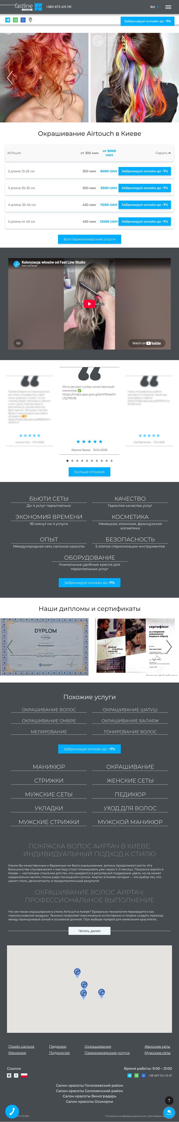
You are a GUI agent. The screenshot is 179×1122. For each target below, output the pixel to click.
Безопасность (130, 539)
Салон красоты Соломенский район (89, 1091)
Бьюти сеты (49, 498)
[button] (169, 77)
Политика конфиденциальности (125, 1116)
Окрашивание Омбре (49, 720)
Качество (130, 498)
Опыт (49, 539)
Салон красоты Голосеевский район (89, 1085)
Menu (167, 7)
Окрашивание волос (49, 709)
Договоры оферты (160, 1116)
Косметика (130, 516)
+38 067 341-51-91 (160, 1075)
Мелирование (49, 731)
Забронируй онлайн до (147, 21)
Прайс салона (21, 1046)
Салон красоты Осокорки (89, 1101)
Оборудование (89, 557)
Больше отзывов (89, 472)
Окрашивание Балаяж (130, 720)
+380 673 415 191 (58, 7)
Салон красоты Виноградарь (89, 1096)
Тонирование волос (130, 731)
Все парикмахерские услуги (90, 239)
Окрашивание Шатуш (130, 709)
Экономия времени (48, 516)
